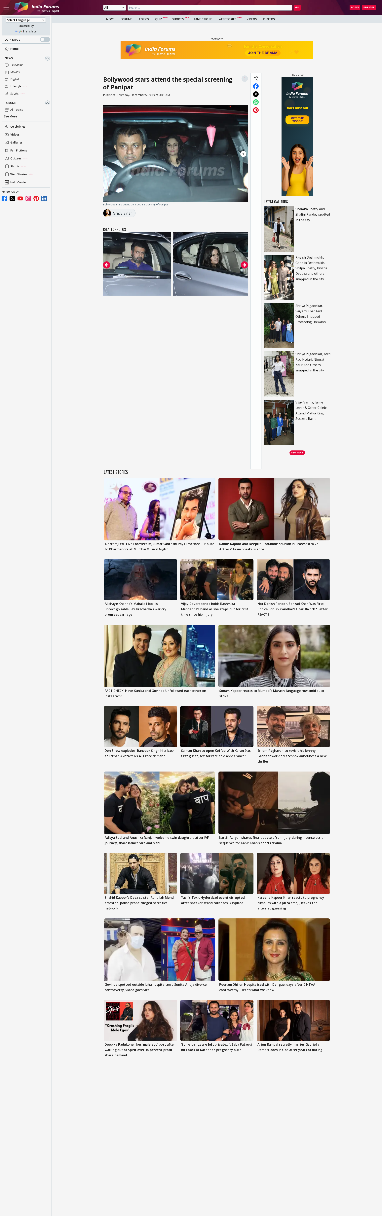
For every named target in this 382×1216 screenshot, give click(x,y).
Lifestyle (15, 86)
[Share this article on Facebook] (256, 86)
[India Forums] (36, 7)
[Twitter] (12, 198)
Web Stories (18, 174)
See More (10, 116)
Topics (144, 19)
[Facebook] (4, 198)
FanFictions (203, 19)
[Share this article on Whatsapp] (256, 102)
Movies (15, 72)
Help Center (18, 182)
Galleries (16, 143)
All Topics (16, 110)
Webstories (227, 19)
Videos (15, 135)
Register (368, 7)
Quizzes (15, 158)
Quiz (158, 19)
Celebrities (17, 127)
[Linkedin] (44, 198)
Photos (269, 19)
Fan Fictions (18, 150)
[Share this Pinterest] (256, 110)
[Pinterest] (36, 198)
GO (297, 7)
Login (355, 7)
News (9, 58)
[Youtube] (20, 198)
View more (297, 452)
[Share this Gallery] (256, 78)
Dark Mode (12, 39)
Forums (11, 103)
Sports (14, 94)
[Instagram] (28, 198)
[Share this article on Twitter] (256, 94)
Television (16, 65)
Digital (14, 79)
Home (14, 49)
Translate (29, 31)
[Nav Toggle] (6, 7)
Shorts (15, 166)
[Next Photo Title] (226, 153)
